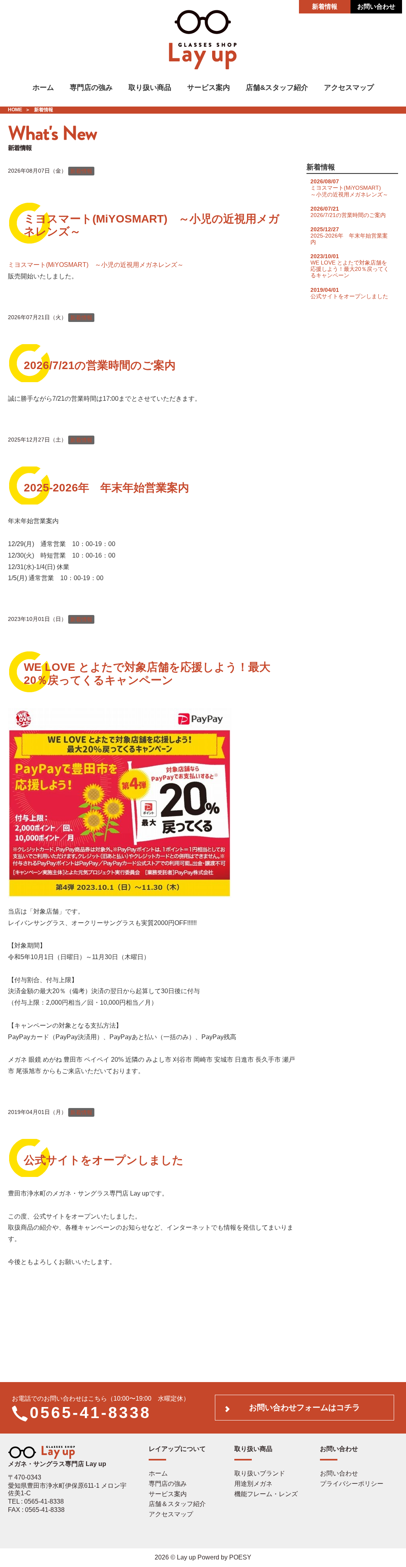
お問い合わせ (376, 6)
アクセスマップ (349, 87)
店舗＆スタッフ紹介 (177, 1503)
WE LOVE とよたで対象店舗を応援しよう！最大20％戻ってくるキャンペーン (147, 673)
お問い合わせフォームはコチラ (304, 1407)
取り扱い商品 (149, 87)
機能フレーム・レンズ (266, 1494)
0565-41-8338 (90, 1412)
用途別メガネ (253, 1483)
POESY (240, 1557)
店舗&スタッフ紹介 (277, 87)
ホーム (43, 87)
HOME (15, 109)
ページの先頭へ (389, 1550)
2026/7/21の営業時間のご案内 (100, 365)
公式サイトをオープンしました (104, 1160)
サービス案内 (208, 87)
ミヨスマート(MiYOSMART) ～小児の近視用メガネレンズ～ (96, 264)
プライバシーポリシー (351, 1483)
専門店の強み (91, 87)
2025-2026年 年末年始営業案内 (106, 488)
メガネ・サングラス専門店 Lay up (57, 1463)
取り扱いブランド (259, 1473)
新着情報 (324, 6)
